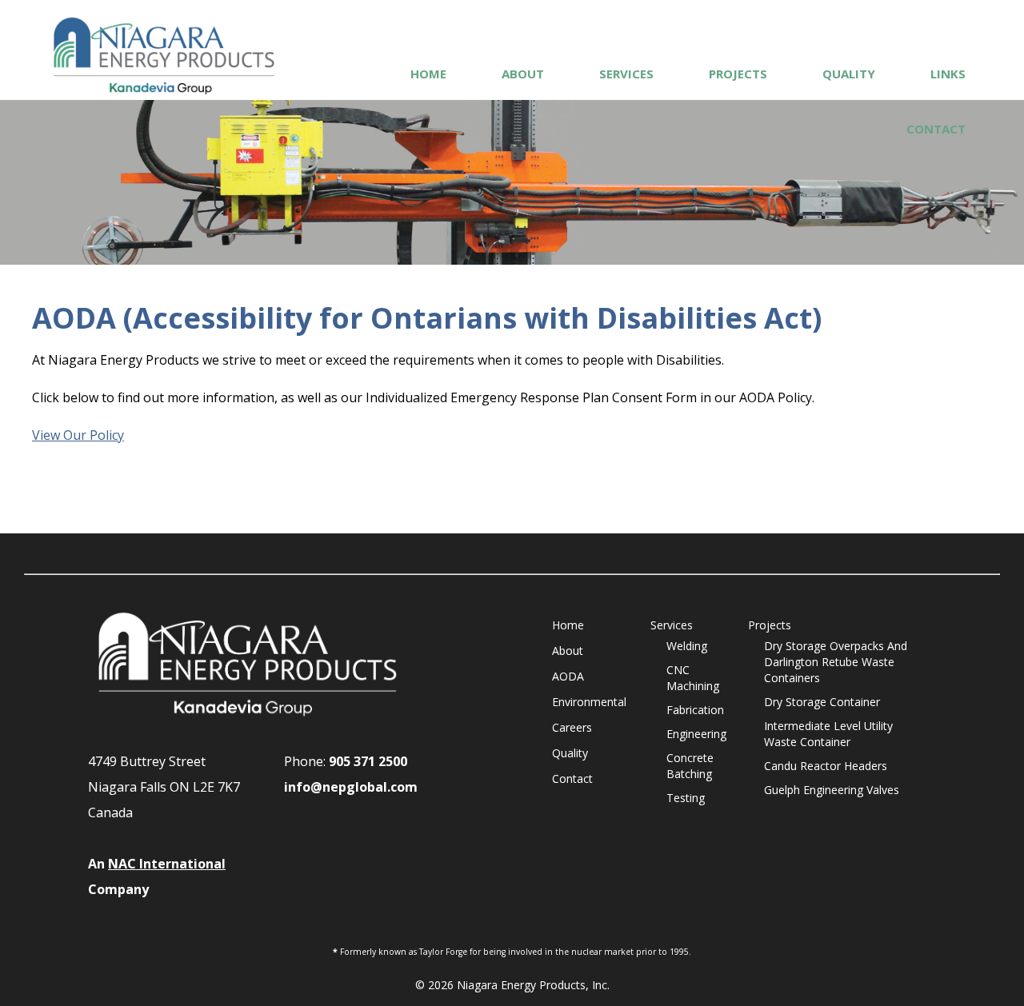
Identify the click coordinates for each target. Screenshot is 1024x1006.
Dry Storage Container (822, 701)
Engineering (696, 733)
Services (626, 74)
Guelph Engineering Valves (831, 789)
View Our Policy (78, 435)
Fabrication (695, 709)
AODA (568, 676)
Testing (685, 797)
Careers (572, 727)
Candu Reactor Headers (825, 765)
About (523, 74)
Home (428, 74)
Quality (848, 74)
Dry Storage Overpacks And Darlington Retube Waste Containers (835, 661)
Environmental (589, 701)
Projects (738, 74)
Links (948, 74)
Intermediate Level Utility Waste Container (828, 733)
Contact (936, 129)
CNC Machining (692, 677)
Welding (686, 645)
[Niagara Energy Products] (164, 55)
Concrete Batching (690, 765)
